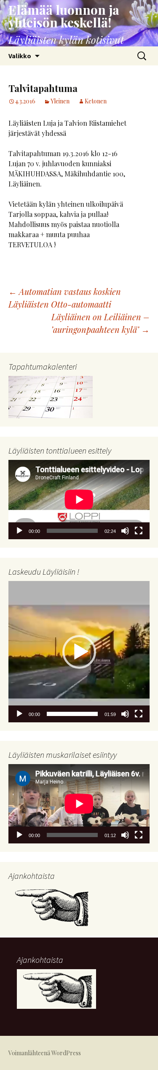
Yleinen (60, 101)
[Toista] (19, 531)
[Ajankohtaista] (50, 906)
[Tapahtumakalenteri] (50, 396)
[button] (79, 652)
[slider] (72, 714)
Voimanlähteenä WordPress (44, 1053)
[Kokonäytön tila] (138, 531)
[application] (79, 499)
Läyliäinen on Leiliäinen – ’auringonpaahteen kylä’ (100, 323)
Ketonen (96, 101)
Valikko (19, 55)
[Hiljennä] (125, 531)
